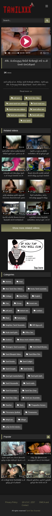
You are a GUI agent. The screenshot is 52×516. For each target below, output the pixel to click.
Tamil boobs (10, 361)
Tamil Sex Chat (30, 391)
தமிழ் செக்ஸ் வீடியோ (13, 427)
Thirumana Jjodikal (13, 412)
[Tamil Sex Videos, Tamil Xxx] (21, 8)
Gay (7, 303)
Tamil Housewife (12, 383)
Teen (21, 405)
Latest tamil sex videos (17, 103)
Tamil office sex (38, 109)
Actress (8, 282)
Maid (7, 318)
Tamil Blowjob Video (13, 354)
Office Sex (29, 332)
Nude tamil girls (11, 332)
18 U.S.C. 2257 (28, 502)
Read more (25, 91)
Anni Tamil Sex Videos (14, 289)
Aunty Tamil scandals (38, 289)
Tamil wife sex (37, 115)
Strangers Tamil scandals (15, 347)
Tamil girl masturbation (14, 376)
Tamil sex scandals (17, 115)
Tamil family (27, 369)
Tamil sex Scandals (32, 398)
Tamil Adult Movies (40, 347)
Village (23, 420)
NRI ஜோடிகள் (37, 325)
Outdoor (9, 340)
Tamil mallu (30, 383)
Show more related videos (26, 228)
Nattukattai (21, 318)
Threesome (32, 412)
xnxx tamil (26, 121)
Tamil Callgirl (27, 361)
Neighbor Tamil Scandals (15, 325)
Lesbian (39, 311)
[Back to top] (44, 508)
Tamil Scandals (11, 391)
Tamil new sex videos (17, 109)
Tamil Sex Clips (34, 98)
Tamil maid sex (39, 103)
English (37, 296)
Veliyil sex (9, 420)
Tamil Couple (10, 369)
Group (19, 303)
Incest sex (33, 303)
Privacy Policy (11, 502)
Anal (20, 282)
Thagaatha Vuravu (38, 405)
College (8, 296)
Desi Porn (23, 296)
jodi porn (17, 98)
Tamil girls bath (36, 376)
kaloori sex (24, 311)
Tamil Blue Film (34, 354)
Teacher (9, 405)
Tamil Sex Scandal (33, 511)
